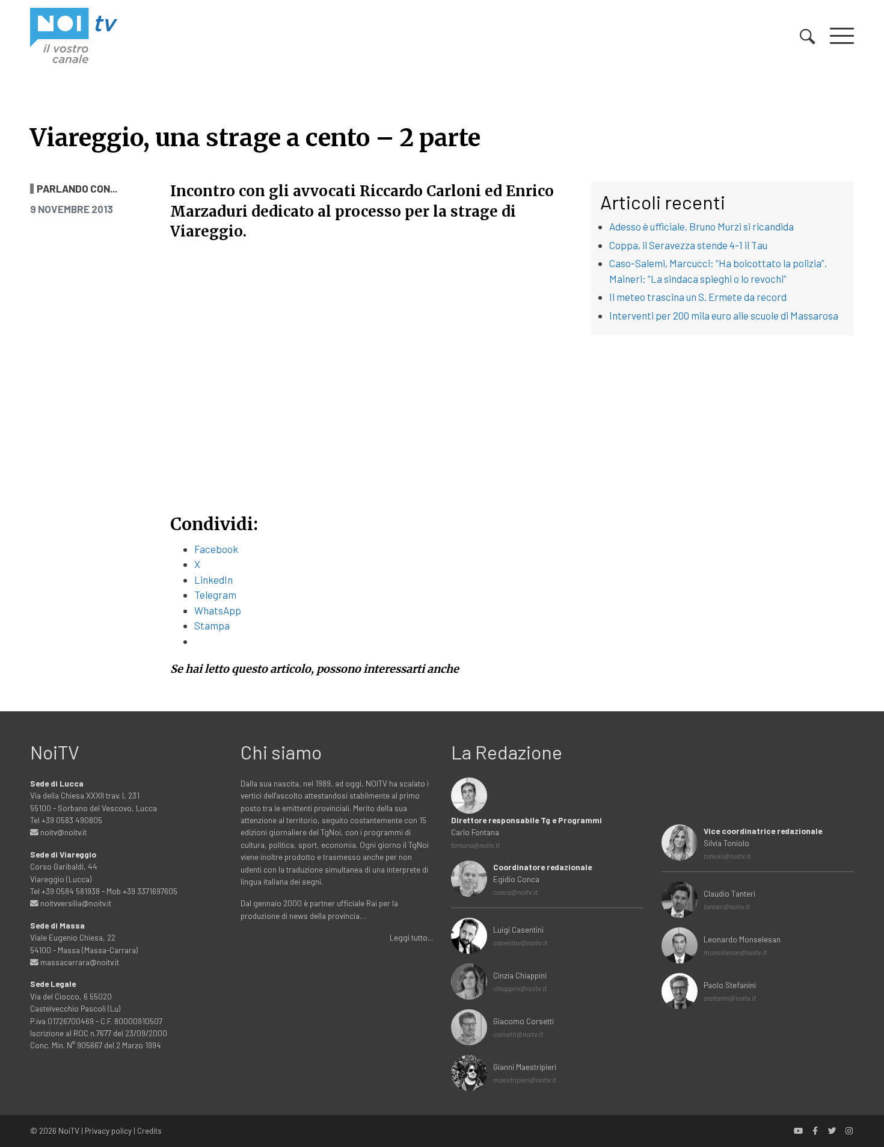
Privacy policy (108, 1130)
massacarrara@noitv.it (78, 962)
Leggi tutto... (411, 937)
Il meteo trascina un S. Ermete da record (698, 297)
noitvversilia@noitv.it (74, 903)
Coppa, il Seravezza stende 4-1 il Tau (688, 245)
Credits (149, 1130)
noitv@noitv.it (62, 832)
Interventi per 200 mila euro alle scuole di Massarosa (723, 315)
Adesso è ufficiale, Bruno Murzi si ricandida (701, 226)
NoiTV (68, 1130)
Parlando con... (77, 189)
